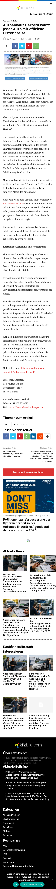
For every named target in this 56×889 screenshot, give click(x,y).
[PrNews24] (5, 38)
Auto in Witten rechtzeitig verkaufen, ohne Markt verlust (13, 453)
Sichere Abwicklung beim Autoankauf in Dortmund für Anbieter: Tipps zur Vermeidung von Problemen (39, 721)
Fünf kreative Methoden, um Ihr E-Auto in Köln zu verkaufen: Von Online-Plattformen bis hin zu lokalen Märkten (39, 681)
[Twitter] (22, 46)
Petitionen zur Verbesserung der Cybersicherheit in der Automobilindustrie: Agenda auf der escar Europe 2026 (27, 525)
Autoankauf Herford (13, 203)
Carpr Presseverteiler (24, 516)
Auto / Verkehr (8, 516)
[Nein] (52, 879)
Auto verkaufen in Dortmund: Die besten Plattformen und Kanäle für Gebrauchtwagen (14, 679)
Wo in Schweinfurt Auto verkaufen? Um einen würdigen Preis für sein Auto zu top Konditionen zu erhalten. (41, 456)
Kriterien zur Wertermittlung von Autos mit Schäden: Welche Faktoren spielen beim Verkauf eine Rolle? (14, 721)
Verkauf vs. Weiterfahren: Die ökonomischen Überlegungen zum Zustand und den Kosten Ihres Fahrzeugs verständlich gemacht (14, 583)
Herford (24, 424)
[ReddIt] (40, 436)
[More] (43, 46)
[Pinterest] (29, 46)
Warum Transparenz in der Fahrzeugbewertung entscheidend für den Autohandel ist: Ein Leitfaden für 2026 (41, 624)
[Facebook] (15, 46)
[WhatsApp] (36, 46)
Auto (16, 424)
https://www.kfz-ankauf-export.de (26, 407)
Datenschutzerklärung (32, 884)
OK (15, 884)
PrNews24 (14, 39)
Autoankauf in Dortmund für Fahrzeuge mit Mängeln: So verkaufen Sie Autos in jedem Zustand (26, 785)
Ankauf (7, 424)
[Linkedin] (33, 436)
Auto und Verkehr (10, 21)
